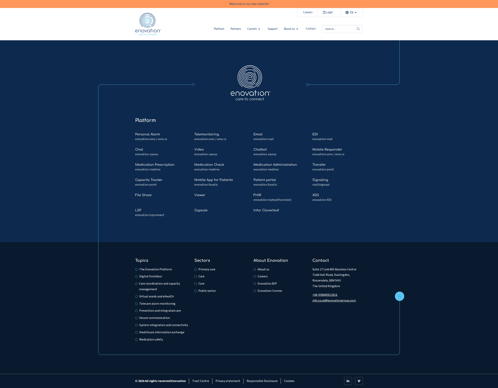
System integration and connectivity (163, 325)
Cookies (289, 381)
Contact (311, 29)
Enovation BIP (267, 283)
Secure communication (154, 318)
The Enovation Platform (155, 269)
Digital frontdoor (150, 276)
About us (289, 29)
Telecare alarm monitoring (157, 304)
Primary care (206, 269)
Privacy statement (228, 381)
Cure (201, 283)
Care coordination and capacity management (159, 286)
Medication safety (151, 339)
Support (273, 29)
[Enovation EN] (250, 82)
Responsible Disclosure (262, 381)
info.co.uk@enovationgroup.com (334, 300)
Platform (219, 29)
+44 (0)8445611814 (325, 295)
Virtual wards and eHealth (156, 296)
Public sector (207, 291)
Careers (308, 12)
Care (201, 276)
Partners (236, 29)
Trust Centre (200, 381)
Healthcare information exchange (161, 332)
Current (252, 29)
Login (329, 12)
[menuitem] (219, 29)
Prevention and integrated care (160, 311)
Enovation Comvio (270, 291)
